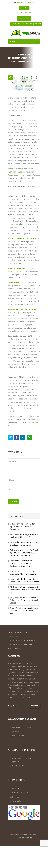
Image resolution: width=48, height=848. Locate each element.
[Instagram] (18, 12)
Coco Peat (16, 788)
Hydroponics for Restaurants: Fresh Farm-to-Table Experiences (24, 580)
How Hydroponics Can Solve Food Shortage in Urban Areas (24, 543)
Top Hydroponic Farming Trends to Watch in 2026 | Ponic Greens (25, 572)
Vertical (15, 731)
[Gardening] (24, 33)
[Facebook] (21, 12)
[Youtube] (26, 12)
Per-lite (15, 797)
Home (13, 61)
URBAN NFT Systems (21, 727)
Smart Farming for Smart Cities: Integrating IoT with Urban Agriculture (24, 610)
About (18, 632)
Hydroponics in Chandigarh (21, 640)
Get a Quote (24, 18)
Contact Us (13, 636)
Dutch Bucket (18, 736)
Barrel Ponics (18, 766)
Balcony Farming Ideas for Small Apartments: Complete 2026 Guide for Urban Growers (24, 553)
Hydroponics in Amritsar (20, 644)
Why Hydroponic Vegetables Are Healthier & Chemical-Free (24, 535)
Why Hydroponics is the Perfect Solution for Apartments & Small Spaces (24, 600)
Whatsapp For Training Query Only (28, 24)
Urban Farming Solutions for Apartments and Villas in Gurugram (22, 526)
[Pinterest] (30, 12)
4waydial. (34, 835)
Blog (25, 632)
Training (24, 8)
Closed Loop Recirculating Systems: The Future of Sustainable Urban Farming (21, 563)
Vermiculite (17, 801)
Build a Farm (14, 648)
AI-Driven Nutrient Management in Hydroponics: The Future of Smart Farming (25, 589)
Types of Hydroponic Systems (27, 61)
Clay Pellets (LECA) (20, 793)
